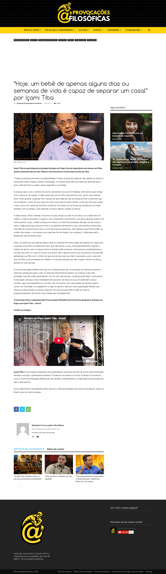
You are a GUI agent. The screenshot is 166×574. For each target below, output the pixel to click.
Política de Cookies (102, 572)
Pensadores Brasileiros (22, 40)
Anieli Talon (117, 139)
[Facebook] (16, 409)
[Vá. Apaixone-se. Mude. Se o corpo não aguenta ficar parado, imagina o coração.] (131, 156)
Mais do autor (55, 449)
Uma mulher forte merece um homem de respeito (127, 134)
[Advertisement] (83, 61)
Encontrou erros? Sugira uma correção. (128, 572)
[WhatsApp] (28, 409)
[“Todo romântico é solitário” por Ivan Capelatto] (59, 464)
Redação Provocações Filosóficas (29, 103)
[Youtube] (38, 436)
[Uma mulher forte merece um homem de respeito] (131, 127)
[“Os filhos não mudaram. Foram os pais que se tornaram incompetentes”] (28, 464)
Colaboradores (132, 30)
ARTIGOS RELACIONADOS (29, 449)
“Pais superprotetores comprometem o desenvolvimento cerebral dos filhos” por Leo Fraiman (90, 478)
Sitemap (149, 572)
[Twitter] (22, 409)
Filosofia (83, 30)
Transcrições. (92, 40)
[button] (149, 30)
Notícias (97, 30)
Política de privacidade (83, 572)
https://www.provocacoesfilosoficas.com (46, 429)
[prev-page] (15, 486)
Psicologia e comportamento (59, 30)
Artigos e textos (31, 30)
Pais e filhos (62, 40)
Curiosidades (113, 30)
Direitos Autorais (64, 572)
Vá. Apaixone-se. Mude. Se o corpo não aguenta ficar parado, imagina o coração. (130, 162)
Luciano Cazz (117, 168)
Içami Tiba (34, 40)
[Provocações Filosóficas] (83, 13)
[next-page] (19, 486)
